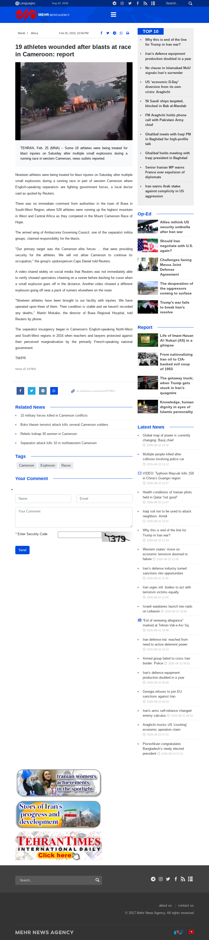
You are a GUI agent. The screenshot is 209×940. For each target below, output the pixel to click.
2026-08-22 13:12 (158, 464)
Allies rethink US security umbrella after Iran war (175, 227)
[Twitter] (168, 879)
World (21, 33)
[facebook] (175, 879)
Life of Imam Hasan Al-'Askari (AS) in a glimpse (176, 340)
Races (66, 465)
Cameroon (26, 465)
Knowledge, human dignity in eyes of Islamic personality (177, 407)
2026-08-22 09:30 (158, 682)
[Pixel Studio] (189, 932)
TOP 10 (151, 31)
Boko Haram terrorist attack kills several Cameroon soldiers (64, 425)
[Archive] (190, 879)
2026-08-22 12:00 (168, 559)
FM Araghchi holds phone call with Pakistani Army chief (165, 120)
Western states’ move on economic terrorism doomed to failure (165, 554)
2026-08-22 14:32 (158, 445)
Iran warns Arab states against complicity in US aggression (164, 191)
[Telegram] (153, 879)
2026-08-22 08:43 (158, 701)
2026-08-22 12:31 (158, 521)
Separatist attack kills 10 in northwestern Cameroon (58, 443)
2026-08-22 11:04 (157, 597)
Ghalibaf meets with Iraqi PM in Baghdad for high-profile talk (168, 139)
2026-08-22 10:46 (158, 630)
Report (145, 327)
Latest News (151, 427)
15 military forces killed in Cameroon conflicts (54, 415)
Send (22, 550)
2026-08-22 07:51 (158, 734)
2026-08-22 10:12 (158, 649)
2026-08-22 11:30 (157, 578)
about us (165, 905)
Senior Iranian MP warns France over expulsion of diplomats (165, 172)
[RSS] (183, 879)
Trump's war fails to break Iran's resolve (174, 307)
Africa (34, 33)
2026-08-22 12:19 (158, 540)
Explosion (48, 465)
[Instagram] (161, 879)
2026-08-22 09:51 (179, 663)
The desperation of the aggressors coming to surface (176, 288)
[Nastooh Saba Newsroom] (176, 932)
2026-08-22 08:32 (182, 715)
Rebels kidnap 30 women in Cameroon (48, 434)
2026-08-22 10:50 (176, 611)
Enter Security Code (31, 534)
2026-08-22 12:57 (158, 483)
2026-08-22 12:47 (158, 502)
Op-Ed (144, 213)
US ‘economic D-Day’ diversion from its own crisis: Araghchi (163, 87)
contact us (186, 905)
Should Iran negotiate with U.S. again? (176, 246)
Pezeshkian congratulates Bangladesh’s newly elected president (163, 748)
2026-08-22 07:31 (172, 753)
